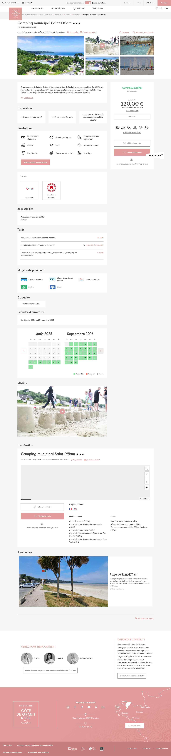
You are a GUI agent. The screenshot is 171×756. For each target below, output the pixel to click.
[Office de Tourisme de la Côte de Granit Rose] (15, 12)
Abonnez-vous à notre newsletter (131, 676)
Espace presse (162, 749)
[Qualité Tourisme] (83, 749)
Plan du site (7, 745)
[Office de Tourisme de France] (92, 749)
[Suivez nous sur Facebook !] (75, 707)
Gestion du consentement (12, 752)
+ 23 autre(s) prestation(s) (132, 133)
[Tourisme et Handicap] (101, 749)
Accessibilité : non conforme (38, 752)
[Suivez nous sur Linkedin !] (102, 707)
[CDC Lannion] (72, 749)
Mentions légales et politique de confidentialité (35, 745)
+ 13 (136, 66)
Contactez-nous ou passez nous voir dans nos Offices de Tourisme (50, 670)
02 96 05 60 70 (85, 727)
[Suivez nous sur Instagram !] (68, 707)
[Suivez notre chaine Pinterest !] (95, 707)
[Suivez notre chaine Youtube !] (89, 707)
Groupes (127, 3)
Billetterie (150, 3)
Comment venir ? (134, 726)
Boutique (164, 3)
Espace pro (132, 749)
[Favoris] (157, 8)
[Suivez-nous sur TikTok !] (82, 707)
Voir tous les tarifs (132, 111)
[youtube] (62, 411)
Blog (138, 3)
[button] (161, 9)
